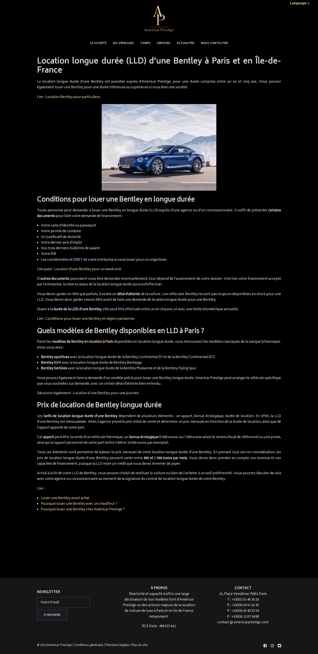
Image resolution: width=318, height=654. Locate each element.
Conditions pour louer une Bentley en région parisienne (89, 319)
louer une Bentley (69, 87)
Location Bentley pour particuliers (72, 97)
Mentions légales (117, 645)
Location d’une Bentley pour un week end (87, 269)
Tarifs (145, 43)
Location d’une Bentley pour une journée (106, 393)
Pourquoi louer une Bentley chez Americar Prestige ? (83, 510)
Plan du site (140, 645)
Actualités (186, 43)
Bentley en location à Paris (92, 342)
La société (98, 43)
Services (163, 43)
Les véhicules (123, 43)
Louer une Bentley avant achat (65, 498)
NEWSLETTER (48, 592)
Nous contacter (214, 43)
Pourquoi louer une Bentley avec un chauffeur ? (79, 504)
